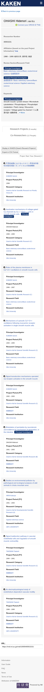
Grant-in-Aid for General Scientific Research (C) (22, 350)
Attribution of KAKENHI (10, 681)
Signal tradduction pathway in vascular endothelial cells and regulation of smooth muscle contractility (20, 538)
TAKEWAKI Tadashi (12, 551)
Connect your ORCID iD (27, 25)
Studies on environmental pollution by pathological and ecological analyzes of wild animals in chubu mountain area (20, 483)
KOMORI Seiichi (11, 176)
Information (5, 660)
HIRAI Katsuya (11, 495)
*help (38, 25)
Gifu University (11, 200)
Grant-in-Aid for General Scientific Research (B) (22, 457)
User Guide (5, 664)
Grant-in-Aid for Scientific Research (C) (19, 241)
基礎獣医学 (15, 74)
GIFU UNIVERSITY (12, 527)
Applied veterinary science (15, 520)
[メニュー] (41, 3)
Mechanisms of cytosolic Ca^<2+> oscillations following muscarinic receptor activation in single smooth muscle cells (19, 323)
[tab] (23, 129)
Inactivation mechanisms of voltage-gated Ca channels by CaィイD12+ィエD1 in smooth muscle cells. (21, 211)
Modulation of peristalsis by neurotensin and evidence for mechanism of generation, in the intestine (21, 429)
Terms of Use (6, 677)
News (3, 673)
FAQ (3, 668)
